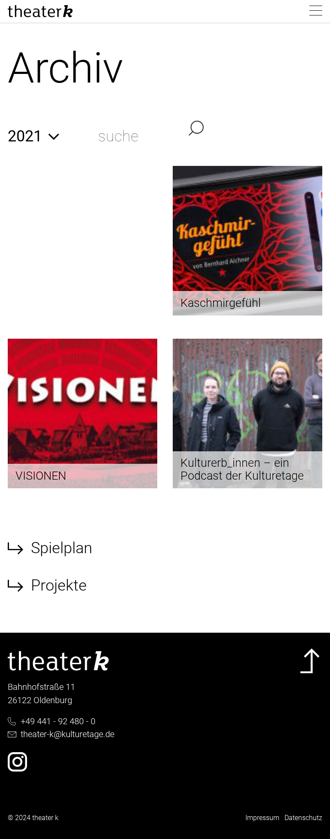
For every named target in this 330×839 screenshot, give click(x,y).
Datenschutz (303, 818)
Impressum (262, 818)
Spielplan (61, 548)
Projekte (59, 585)
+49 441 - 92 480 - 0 (58, 721)
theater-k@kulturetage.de (67, 734)
